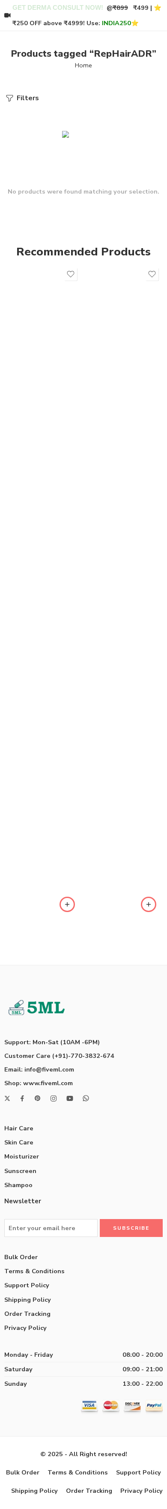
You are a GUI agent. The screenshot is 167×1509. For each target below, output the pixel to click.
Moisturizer (21, 1156)
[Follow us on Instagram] (53, 1098)
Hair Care (18, 1128)
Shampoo (18, 1185)
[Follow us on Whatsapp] (85, 1098)
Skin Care (18, 1142)
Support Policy (26, 1285)
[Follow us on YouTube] (70, 1098)
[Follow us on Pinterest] (37, 1098)
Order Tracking (27, 1313)
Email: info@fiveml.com (39, 1069)
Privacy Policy (25, 1328)
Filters (27, 98)
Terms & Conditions (34, 1271)
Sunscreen (20, 1171)
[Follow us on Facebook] (22, 1098)
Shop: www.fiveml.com (38, 1083)
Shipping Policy (27, 1299)
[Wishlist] (70, 274)
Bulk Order (21, 1257)
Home (83, 65)
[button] (67, 904)
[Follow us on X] (7, 1098)
